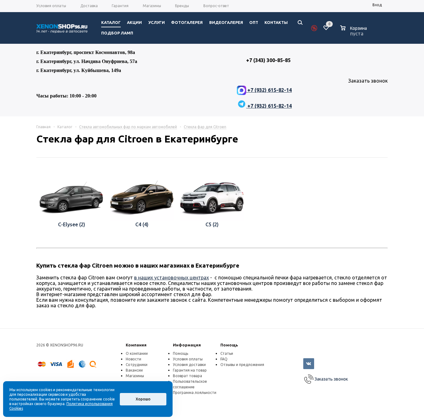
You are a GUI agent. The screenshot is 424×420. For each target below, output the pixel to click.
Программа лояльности (194, 393)
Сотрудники (136, 365)
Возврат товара (187, 376)
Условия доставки (189, 365)
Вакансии (134, 370)
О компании (137, 353)
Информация (187, 345)
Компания (136, 345)
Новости (133, 359)
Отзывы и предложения (242, 365)
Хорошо (143, 399)
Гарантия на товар (190, 370)
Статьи (226, 353)
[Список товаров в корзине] (354, 32)
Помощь (229, 345)
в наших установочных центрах (171, 277)
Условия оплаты (188, 359)
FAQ (224, 359)
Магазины (135, 376)
